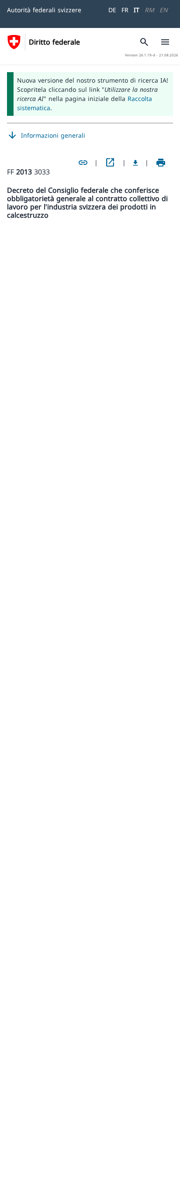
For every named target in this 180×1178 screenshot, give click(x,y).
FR (124, 10)
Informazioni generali (46, 135)
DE (112, 10)
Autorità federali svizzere (44, 10)
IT (136, 10)
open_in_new (110, 162)
